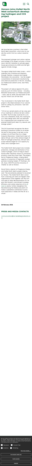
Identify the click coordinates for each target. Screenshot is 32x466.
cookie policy (15, 442)
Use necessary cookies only (16, 454)
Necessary (6, 445)
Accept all (16, 463)
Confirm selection (16, 458)
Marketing (15, 448)
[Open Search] (28, 4)
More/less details (25, 451)
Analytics (5, 448)
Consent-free (16, 445)
